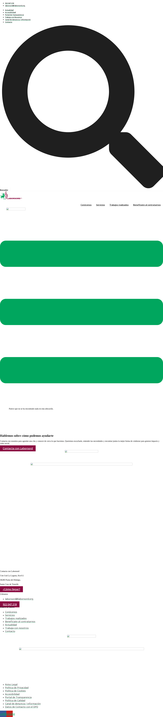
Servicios (100, 205)
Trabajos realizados (119, 205)
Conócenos (86, 205)
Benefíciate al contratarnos (147, 205)
